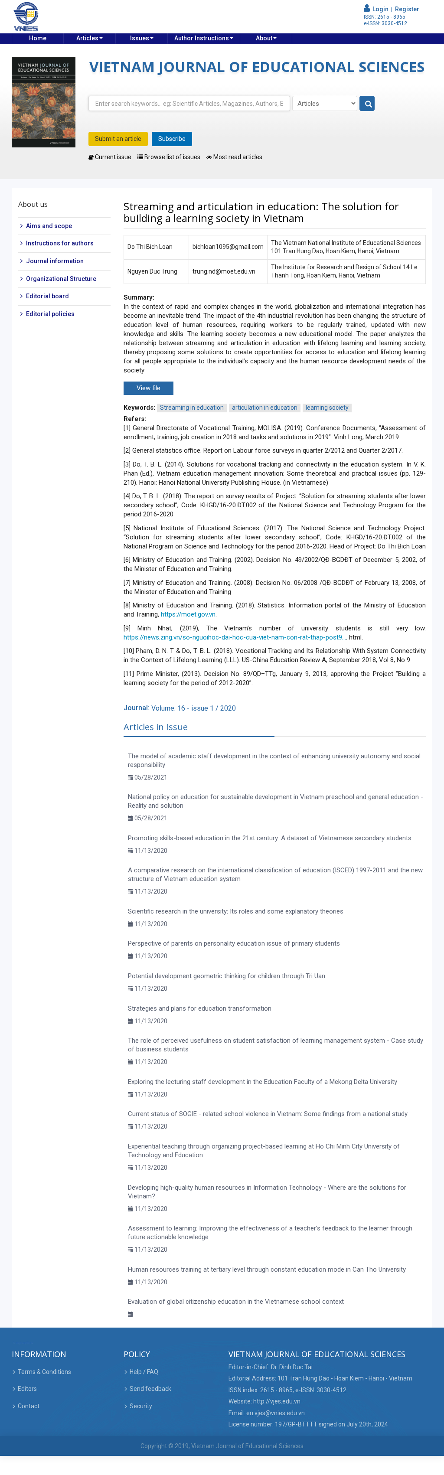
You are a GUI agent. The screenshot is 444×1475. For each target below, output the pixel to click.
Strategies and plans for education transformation (199, 1008)
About (264, 38)
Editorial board (47, 296)
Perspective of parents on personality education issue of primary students (234, 943)
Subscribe (172, 138)
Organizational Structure (61, 278)
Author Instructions (201, 38)
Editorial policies (50, 313)
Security (141, 1406)
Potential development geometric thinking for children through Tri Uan (226, 976)
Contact (28, 1406)
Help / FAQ (144, 1371)
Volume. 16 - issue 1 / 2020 (193, 708)
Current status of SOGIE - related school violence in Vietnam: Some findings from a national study (268, 1114)
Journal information (55, 261)
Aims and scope (49, 225)
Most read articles (237, 156)
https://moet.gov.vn (188, 614)
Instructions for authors (60, 243)
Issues (139, 38)
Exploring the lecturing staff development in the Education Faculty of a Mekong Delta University (262, 1082)
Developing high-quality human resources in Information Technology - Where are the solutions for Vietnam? (267, 1192)
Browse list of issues (171, 156)
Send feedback (150, 1388)
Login (379, 9)
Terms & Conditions (44, 1371)
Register (407, 9)
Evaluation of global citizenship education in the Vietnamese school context (236, 1301)
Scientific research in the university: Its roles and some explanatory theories (235, 911)
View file (148, 388)
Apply (367, 103)
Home (37, 38)
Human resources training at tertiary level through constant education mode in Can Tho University (267, 1269)
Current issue (112, 156)
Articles (87, 38)
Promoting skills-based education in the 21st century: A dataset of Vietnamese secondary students (269, 838)
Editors (27, 1388)
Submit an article (118, 138)
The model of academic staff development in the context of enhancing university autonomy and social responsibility (274, 760)
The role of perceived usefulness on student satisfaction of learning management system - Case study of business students (275, 1045)
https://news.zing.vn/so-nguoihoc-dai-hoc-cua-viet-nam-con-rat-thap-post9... (235, 637)
